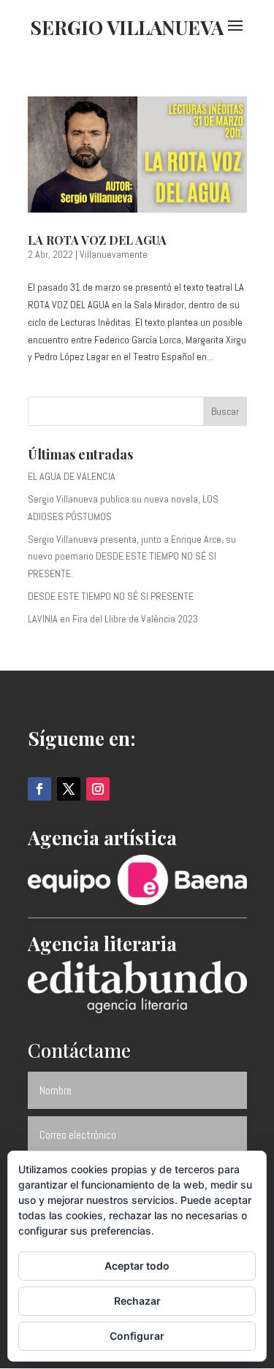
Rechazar (137, 1300)
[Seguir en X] (68, 789)
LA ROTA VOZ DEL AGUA (97, 240)
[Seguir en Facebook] (39, 789)
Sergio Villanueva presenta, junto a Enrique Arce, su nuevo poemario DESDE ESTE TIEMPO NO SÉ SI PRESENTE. (132, 557)
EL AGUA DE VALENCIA (71, 476)
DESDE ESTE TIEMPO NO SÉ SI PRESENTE (111, 596)
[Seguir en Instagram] (98, 789)
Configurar (137, 1336)
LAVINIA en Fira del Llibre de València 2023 (113, 618)
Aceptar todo (137, 1265)
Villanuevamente (114, 254)
